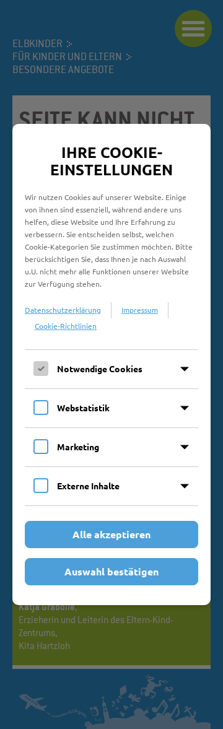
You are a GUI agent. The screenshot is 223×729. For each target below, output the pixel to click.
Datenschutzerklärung (63, 310)
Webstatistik (83, 407)
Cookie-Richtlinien (66, 326)
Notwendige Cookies (99, 368)
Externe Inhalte (88, 485)
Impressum (139, 310)
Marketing (78, 446)
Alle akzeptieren (111, 534)
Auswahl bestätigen (111, 571)
